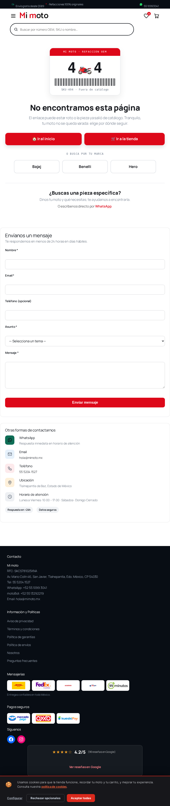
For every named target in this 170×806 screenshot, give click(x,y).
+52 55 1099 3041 (35, 588)
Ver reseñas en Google (85, 767)
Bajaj (36, 166)
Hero (133, 166)
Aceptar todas (81, 798)
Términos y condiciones (23, 629)
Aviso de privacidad (20, 621)
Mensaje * (12, 353)
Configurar (14, 798)
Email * (9, 275)
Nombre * (11, 250)
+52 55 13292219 (32, 593)
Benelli (85, 166)
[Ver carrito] (156, 15)
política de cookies (54, 786)
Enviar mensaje (85, 402)
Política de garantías (21, 637)
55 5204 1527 (28, 472)
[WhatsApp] (9, 440)
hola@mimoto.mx (30, 458)
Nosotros (13, 653)
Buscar (122, 29)
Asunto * (11, 327)
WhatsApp (103, 206)
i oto (33, 15)
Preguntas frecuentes (22, 661)
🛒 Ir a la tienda (124, 138)
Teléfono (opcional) (18, 301)
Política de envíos (19, 645)
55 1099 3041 (151, 6)
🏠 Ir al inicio (43, 138)
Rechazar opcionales (45, 798)
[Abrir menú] (13, 16)
